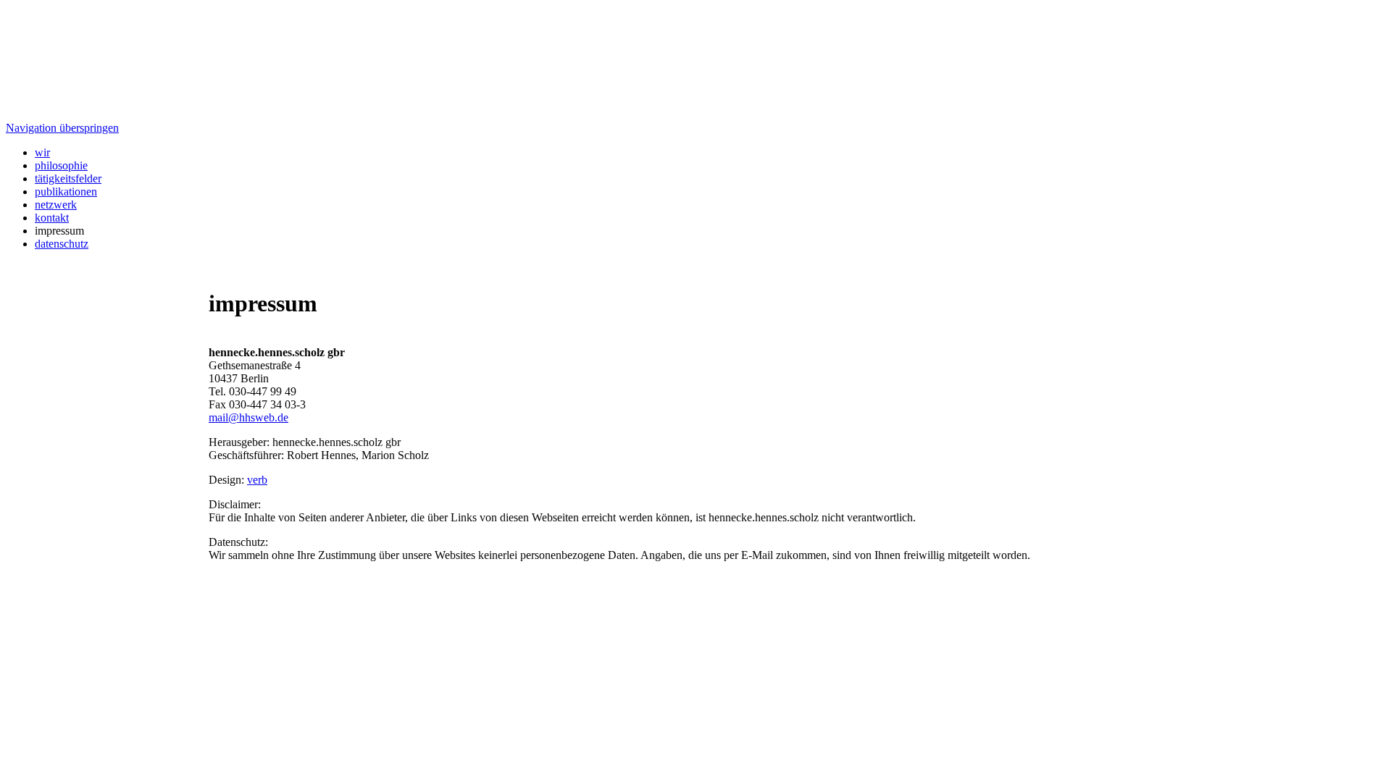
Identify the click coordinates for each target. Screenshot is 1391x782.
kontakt (52, 217)
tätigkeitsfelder (68, 178)
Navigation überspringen (62, 128)
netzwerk (56, 204)
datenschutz (61, 243)
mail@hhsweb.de (248, 417)
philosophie (61, 165)
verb (257, 480)
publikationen (66, 191)
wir (42, 152)
